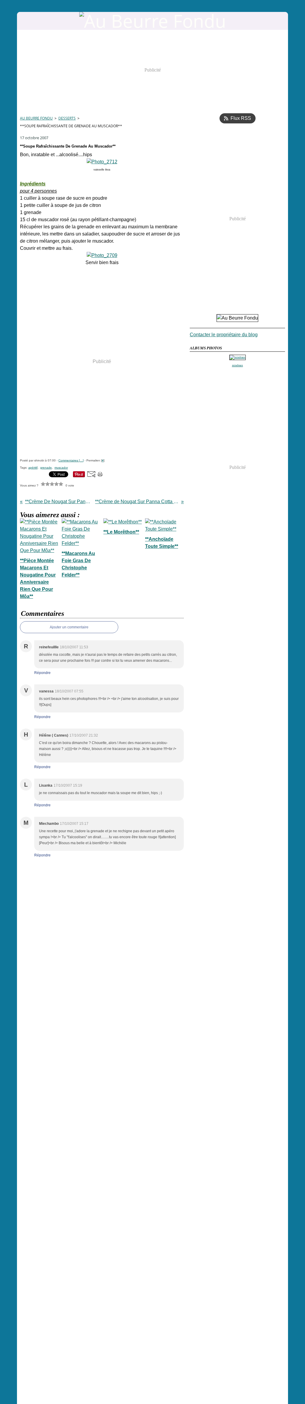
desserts (67, 118)
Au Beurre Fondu (36, 118)
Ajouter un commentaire (69, 627)
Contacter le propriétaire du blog (224, 334)
